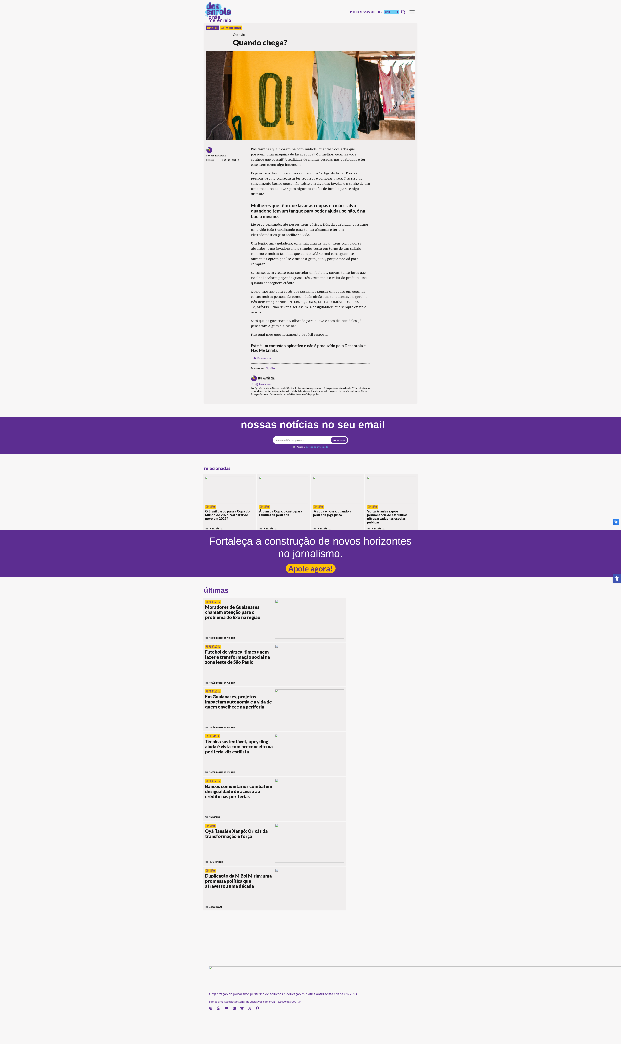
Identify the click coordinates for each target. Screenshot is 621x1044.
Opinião (212, 28)
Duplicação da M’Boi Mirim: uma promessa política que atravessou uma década (238, 881)
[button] (617, 578)
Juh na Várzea (218, 155)
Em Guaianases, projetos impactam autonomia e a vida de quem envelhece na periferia (238, 701)
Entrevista (212, 736)
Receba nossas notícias (366, 12)
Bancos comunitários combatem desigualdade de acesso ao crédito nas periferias (238, 791)
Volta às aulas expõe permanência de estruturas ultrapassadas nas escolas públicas (387, 516)
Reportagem (213, 602)
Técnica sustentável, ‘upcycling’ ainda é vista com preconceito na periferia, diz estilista (239, 746)
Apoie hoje (391, 12)
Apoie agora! (310, 568)
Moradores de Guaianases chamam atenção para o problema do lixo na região (232, 612)
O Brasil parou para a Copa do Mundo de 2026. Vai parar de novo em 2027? (227, 514)
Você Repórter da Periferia (222, 638)
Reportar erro (264, 358)
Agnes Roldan (215, 906)
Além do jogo (231, 28)
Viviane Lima (214, 817)
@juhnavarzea (263, 384)
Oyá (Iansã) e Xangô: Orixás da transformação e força (236, 833)
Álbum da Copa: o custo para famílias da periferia (280, 513)
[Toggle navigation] (412, 12)
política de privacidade (317, 447)
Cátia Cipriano (216, 862)
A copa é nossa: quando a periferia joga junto (332, 513)
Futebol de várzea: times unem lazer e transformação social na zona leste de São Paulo (237, 657)
